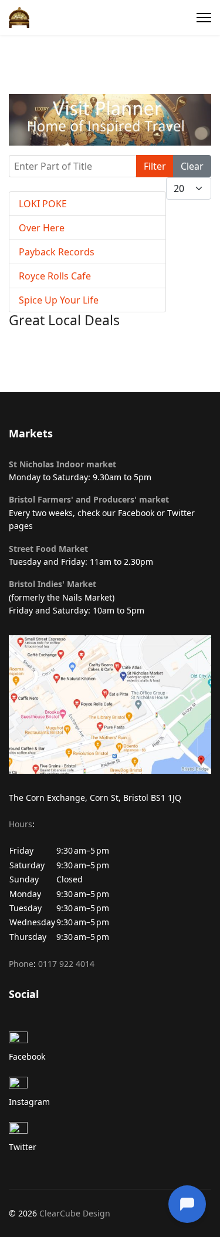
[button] (110, 887)
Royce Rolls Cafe (55, 275)
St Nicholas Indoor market (62, 464)
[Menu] (204, 17)
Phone (21, 963)
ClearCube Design (74, 1213)
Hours (20, 824)
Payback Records (56, 251)
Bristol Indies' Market (52, 583)
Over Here (42, 227)
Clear (192, 166)
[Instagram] (110, 1086)
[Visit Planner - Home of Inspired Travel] (110, 120)
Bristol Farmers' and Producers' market (89, 499)
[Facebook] (110, 1041)
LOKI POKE (43, 203)
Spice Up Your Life (59, 300)
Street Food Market (48, 548)
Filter (155, 166)
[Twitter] (110, 1131)
